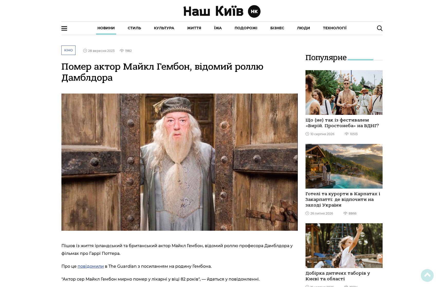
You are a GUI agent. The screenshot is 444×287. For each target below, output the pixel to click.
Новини (106, 28)
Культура (164, 28)
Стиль (134, 28)
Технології (335, 28)
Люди (303, 28)
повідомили (91, 266)
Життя (194, 28)
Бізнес (277, 28)
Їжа (218, 28)
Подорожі (246, 28)
